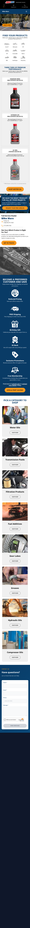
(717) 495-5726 (7, 225)
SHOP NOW (15, 432)
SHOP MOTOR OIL (15, 189)
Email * (5, 690)
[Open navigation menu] (26, 11)
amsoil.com (16, 384)
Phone (4, 697)
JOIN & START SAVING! (15, 390)
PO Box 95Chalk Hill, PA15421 (9, 221)
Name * (5, 682)
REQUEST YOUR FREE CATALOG (15, 208)
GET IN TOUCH (9, 243)
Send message (15, 725)
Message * (6, 705)
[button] (1, 22)
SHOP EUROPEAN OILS (10, 26)
